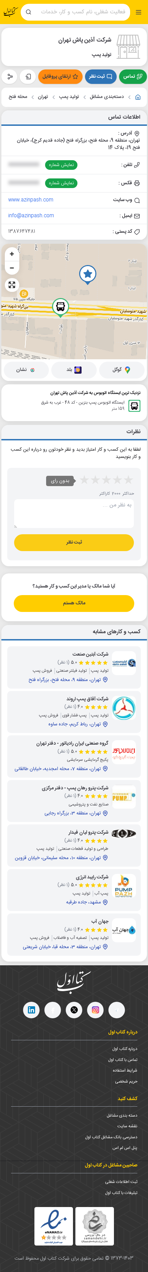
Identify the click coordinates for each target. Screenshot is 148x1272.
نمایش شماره (61, 165)
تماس (129, 77)
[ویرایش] (28, 76)
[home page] (11, 12)
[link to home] (138, 97)
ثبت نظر (97, 77)
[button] (87, 275)
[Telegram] (116, 1010)
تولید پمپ (69, 97)
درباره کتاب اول (124, 1048)
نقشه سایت (127, 1126)
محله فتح (18, 97)
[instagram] (95, 1010)
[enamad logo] (53, 1226)
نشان (21, 370)
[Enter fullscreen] (12, 285)
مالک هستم (74, 603)
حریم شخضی (126, 1081)
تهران (43, 97)
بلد (69, 370)
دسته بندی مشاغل (122, 1115)
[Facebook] (52, 1010)
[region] (74, 301)
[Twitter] (74, 1010)
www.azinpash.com (30, 200)
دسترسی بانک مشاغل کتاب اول (111, 1137)
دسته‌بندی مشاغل (107, 97)
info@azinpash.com (31, 216)
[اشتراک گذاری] (9, 76)
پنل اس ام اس (125, 1147)
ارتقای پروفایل (56, 77)
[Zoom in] (12, 254)
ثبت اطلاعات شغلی (121, 1181)
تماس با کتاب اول (122, 1059)
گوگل (117, 370)
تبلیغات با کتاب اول (121, 1192)
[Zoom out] (12, 268)
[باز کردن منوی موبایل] (138, 12)
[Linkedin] (31, 1010)
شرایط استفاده (125, 1070)
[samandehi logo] (94, 1226)
